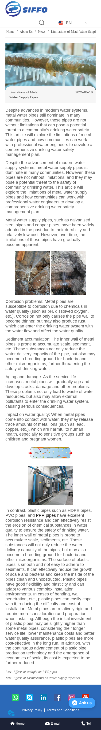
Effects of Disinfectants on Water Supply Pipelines (46, 678)
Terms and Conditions (63, 710)
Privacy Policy (32, 710)
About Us (26, 31)
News (41, 31)
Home (10, 31)
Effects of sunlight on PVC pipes (35, 672)
